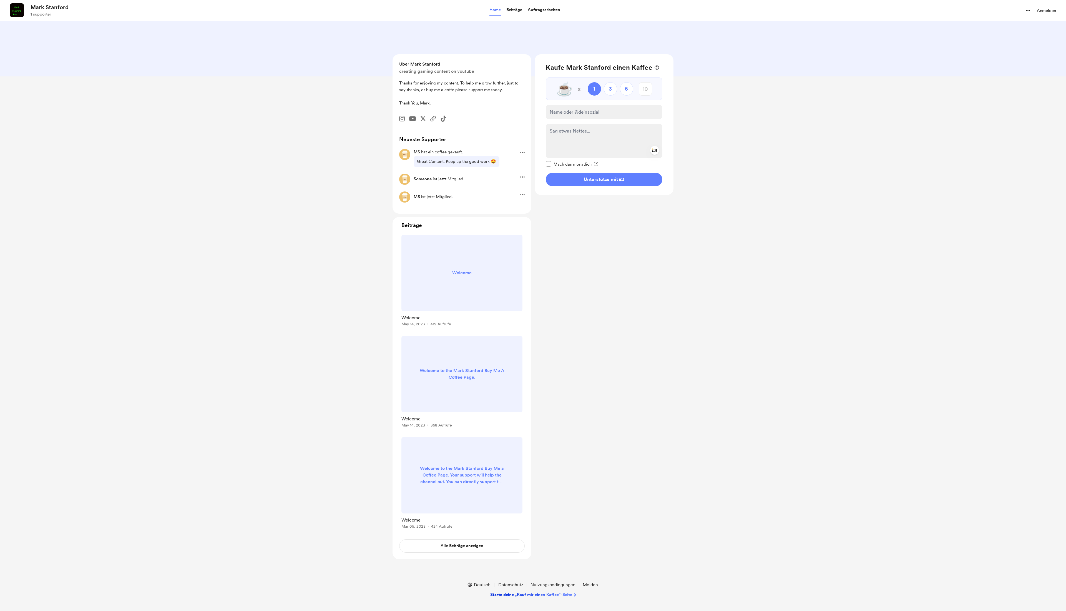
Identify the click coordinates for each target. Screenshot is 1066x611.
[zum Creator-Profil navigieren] (17, 10)
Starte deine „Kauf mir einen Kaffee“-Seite (531, 594)
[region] (604, 124)
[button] (495, 10)
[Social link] (433, 118)
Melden (590, 584)
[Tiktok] (443, 119)
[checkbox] (569, 164)
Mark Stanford (50, 7)
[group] (462, 281)
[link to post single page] (462, 281)
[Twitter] (423, 118)
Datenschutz (510, 584)
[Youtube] (412, 118)
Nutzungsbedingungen (553, 584)
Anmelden (1046, 10)
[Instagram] (402, 118)
